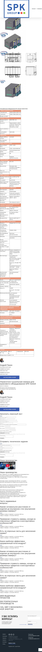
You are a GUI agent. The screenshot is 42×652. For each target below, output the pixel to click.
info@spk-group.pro (13, 636)
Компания (5, 636)
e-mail (1, 446)
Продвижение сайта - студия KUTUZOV (14, 646)
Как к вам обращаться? (32, 615)
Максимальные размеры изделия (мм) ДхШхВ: (8, 424)
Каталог (33, 8)
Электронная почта (3, 420)
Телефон (2, 447)
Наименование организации (5, 444)
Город (1, 449)
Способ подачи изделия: (4, 430)
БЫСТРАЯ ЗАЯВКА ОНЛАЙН (9, 377)
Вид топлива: (2, 428)
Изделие (2, 423)
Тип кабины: (2, 426)
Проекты (4, 638)
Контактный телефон (4, 421)
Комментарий (2, 435)
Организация (2, 418)
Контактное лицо (3, 417)
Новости (4, 640)
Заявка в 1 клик (12, 643)
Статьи (4, 643)
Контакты (5, 642)
